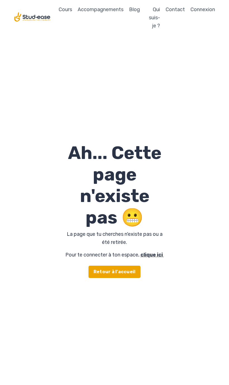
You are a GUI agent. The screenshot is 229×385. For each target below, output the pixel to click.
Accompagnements (100, 9)
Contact (175, 9)
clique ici (152, 255)
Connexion (202, 9)
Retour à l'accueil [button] (115, 271)
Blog (134, 9)
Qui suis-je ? (154, 17)
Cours (65, 9)
